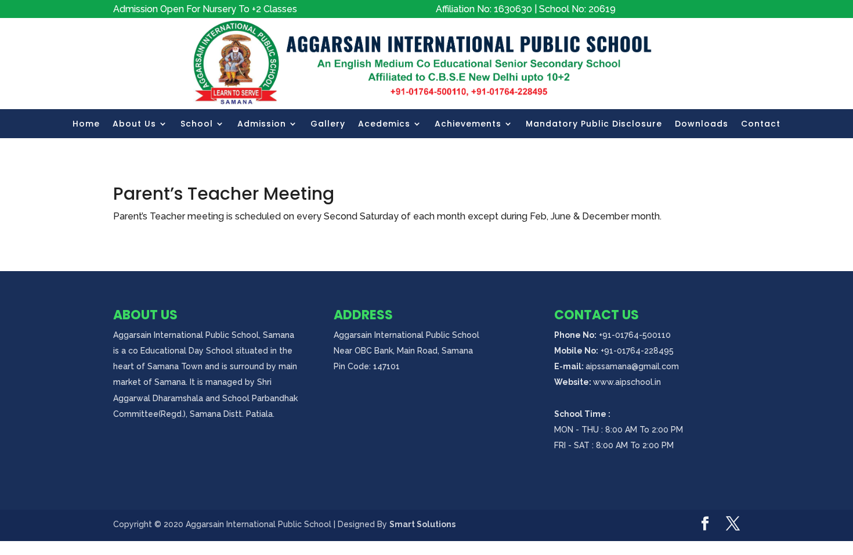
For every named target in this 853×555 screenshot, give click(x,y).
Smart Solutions (422, 524)
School (196, 124)
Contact (760, 124)
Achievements (468, 124)
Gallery (327, 124)
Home (86, 124)
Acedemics (384, 124)
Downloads (701, 124)
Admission (261, 124)
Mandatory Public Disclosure (594, 124)
